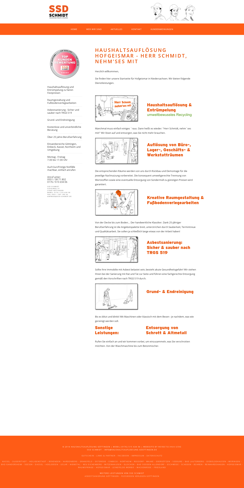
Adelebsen (52, 464)
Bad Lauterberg (194, 461)
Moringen (234, 461)
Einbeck (113, 461)
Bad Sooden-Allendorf (151, 464)
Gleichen (129, 464)
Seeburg (177, 461)
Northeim (126, 461)
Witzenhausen (112, 464)
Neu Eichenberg (92, 464)
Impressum (137, 456)
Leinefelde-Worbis (123, 467)
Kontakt (136, 29)
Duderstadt (19, 461)
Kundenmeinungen (162, 29)
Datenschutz (154, 456)
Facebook (123, 456)
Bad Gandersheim (11, 464)
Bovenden (55, 461)
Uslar (64, 464)
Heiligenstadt (37, 461)
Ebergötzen (163, 461)
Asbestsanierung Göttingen (102, 476)
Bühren (198, 464)
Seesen (29, 464)
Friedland (160, 467)
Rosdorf (139, 461)
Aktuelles (116, 29)
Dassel (39, 464)
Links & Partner (105, 456)
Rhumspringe (86, 467)
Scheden (186, 464)
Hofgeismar (234, 464)
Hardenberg (70, 461)
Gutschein (88, 456)
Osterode (100, 461)
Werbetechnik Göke (169, 447)
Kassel (6, 461)
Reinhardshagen (215, 464)
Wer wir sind (94, 29)
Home (74, 29)
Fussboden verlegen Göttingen (140, 476)
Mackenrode (144, 467)
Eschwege (173, 464)
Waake (150, 461)
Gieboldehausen (216, 461)
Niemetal (75, 464)
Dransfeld (86, 461)
